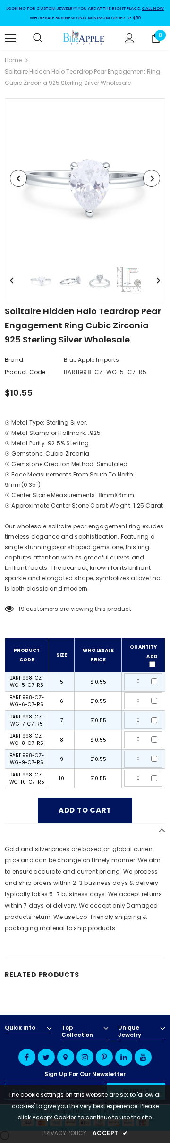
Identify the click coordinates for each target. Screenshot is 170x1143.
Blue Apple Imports (91, 360)
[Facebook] (26, 1057)
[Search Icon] (47, 38)
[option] (85, 178)
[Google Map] (65, 1057)
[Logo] (83, 38)
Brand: (15, 360)
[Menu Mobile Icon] (10, 38)
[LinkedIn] (123, 1057)
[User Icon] (130, 38)
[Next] (151, 178)
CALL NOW (153, 8)
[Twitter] (46, 1057)
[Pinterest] (104, 1057)
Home (13, 60)
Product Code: (26, 372)
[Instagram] (85, 1057)
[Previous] (18, 178)
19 (21, 609)
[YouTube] (143, 1057)
